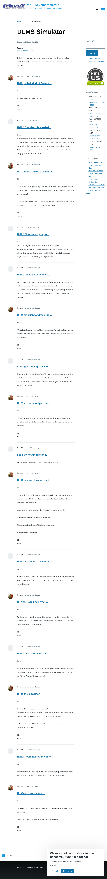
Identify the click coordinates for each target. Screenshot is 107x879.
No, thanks (67, 871)
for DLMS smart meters (43, 5)
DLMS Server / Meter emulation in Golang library (96, 165)
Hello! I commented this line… (35, 756)
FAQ (25, 867)
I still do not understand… (32, 454)
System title (93, 182)
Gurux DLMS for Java (25, 51)
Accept (55, 871)
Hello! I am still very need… (33, 274)
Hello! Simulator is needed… (34, 127)
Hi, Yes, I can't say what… (32, 602)
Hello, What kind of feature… (34, 83)
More (88, 194)
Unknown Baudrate (96, 171)
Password (89, 41)
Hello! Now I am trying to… (33, 234)
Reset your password (96, 61)
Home (19, 21)
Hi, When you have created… (34, 480)
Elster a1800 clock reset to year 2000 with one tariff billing (97, 187)
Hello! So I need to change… (34, 561)
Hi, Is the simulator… (29, 693)
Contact (41, 867)
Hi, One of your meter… (31, 793)
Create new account (96, 58)
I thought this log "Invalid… (33, 366)
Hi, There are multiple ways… (34, 403)
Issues (35, 867)
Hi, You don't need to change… (35, 171)
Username (89, 31)
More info (53, 865)
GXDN (30, 867)
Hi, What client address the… (34, 315)
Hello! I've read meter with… (34, 653)
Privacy (20, 867)
